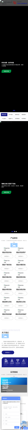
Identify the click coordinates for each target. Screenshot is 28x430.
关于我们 (11, 114)
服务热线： (20, 1)
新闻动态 (17, 114)
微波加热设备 (21, 289)
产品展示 (4, 118)
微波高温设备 (7, 252)
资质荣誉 (18, 363)
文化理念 (23, 363)
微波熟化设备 (21, 302)
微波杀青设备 (7, 289)
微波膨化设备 (7, 302)
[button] (14, 110)
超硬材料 (5, 388)
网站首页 (4, 114)
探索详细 (6, 71)
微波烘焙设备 (21, 277)
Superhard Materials (7, 390)
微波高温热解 (7, 314)
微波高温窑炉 (21, 252)
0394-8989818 (22, 3)
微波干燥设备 (7, 265)
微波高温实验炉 (21, 314)
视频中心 (11, 118)
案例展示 (24, 114)
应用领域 (17, 118)
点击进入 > (6, 364)
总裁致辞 (12, 363)
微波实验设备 (7, 277)
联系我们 (24, 118)
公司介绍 (6, 363)
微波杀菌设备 (21, 265)
